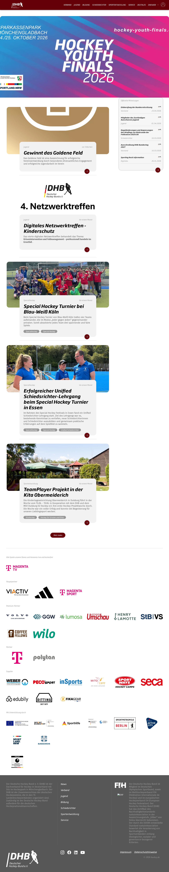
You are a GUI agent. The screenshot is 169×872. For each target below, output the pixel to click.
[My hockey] (163, 4)
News (63, 784)
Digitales (141, 5)
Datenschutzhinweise (145, 851)
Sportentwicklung (117, 5)
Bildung (86, 5)
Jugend (77, 5)
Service (131, 5)
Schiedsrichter (99, 5)
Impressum (125, 851)
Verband (67, 5)
